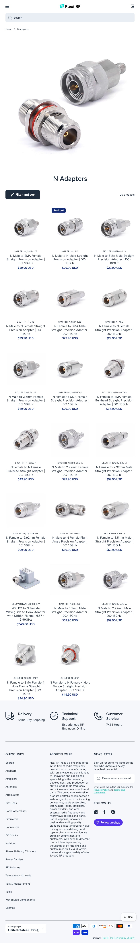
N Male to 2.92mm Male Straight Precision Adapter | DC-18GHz (114, 612)
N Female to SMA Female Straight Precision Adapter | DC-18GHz (70, 400)
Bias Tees (11, 803)
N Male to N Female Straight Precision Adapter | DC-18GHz (25, 330)
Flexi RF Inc (107, 937)
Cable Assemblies (15, 811)
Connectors (12, 827)
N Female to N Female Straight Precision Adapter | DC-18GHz (114, 330)
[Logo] (70, 6)
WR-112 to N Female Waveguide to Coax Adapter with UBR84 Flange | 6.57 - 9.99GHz (25, 613)
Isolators (10, 843)
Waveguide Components (20, 899)
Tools (8, 891)
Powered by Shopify (124, 937)
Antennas (11, 786)
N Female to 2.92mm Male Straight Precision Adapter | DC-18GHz (114, 471)
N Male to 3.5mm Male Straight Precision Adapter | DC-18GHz (70, 612)
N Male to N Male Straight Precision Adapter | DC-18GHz (70, 259)
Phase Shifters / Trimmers (20, 851)
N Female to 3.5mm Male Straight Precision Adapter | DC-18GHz (114, 541)
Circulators (11, 819)
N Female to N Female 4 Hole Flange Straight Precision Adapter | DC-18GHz (70, 686)
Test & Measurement (17, 883)
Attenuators (12, 794)
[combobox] (70, 17)
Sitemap (10, 907)
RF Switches (12, 867)
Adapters (10, 770)
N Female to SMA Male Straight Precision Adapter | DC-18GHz (70, 330)
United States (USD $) (24, 930)
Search (9, 762)
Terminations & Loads (18, 875)
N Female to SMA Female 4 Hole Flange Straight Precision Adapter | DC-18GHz (25, 688)
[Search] (8, 17)
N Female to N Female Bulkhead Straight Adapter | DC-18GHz (26, 471)
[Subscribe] (130, 778)
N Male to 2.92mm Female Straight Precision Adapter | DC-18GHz (70, 471)
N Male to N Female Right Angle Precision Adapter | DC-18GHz (70, 541)
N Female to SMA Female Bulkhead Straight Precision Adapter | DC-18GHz (114, 400)
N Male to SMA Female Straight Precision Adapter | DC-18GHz (26, 259)
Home (8, 29)
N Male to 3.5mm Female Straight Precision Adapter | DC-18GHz (26, 400)
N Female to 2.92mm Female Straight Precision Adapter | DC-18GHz (25, 541)
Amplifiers (11, 778)
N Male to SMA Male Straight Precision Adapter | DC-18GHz (114, 259)
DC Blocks (11, 835)
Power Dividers (14, 859)
